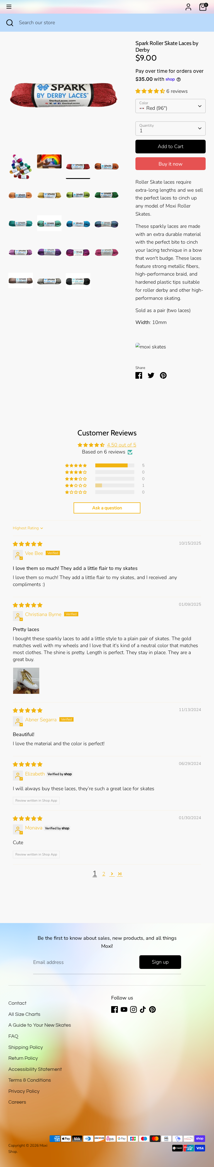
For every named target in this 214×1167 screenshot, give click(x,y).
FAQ (13, 1036)
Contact (17, 1003)
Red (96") (156, 108)
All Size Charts (24, 1014)
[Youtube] (124, 1009)
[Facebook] (114, 1009)
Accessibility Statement (35, 1069)
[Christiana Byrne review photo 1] (26, 680)
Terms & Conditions (29, 1080)
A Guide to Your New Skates (39, 1025)
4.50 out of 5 (121, 445)
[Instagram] (133, 1009)
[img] (27, 544)
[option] (63, 97)
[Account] (188, 5)
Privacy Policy (24, 1091)
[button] (150, 91)
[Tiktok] (143, 1009)
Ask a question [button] (107, 508)
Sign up (160, 962)
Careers (17, 1102)
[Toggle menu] (8, 7)
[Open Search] (9, 22)
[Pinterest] (152, 1009)
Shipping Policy (25, 1047)
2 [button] (103, 874)
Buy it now (171, 164)
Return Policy (23, 1058)
